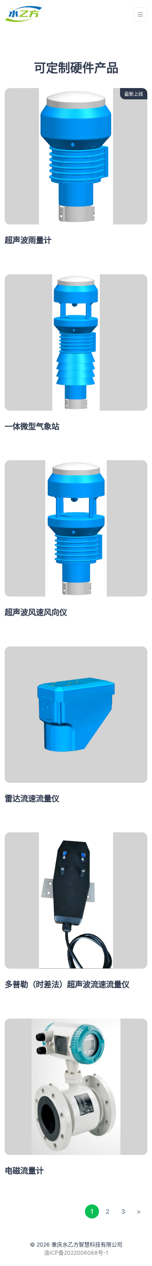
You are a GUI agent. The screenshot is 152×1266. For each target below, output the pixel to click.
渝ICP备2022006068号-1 (76, 1252)
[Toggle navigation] (140, 14)
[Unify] (23, 14)
